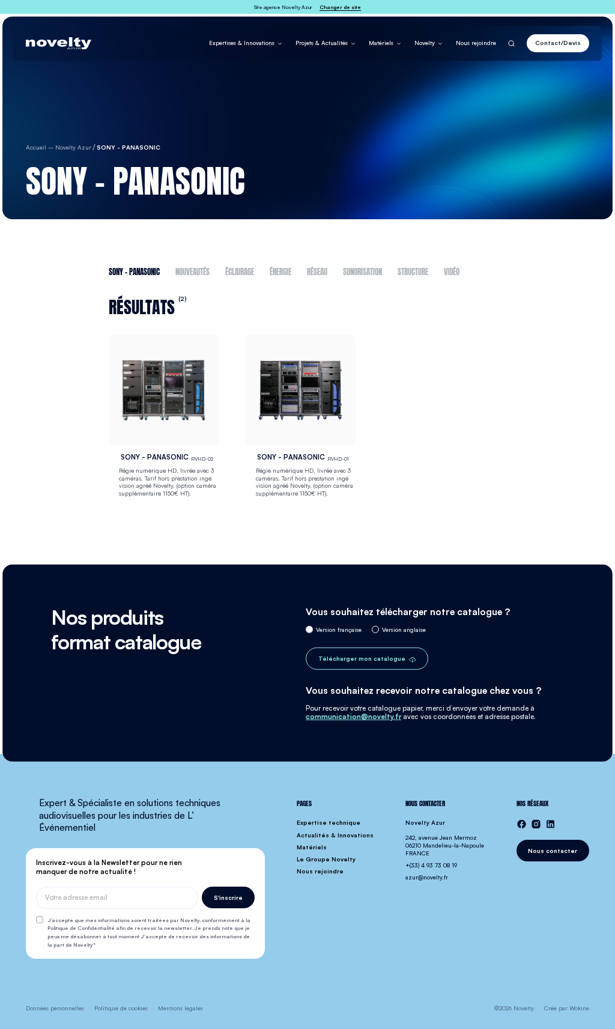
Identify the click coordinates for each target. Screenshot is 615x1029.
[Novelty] (58, 43)
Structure (413, 271)
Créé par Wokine (566, 1008)
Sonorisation (362, 271)
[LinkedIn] (550, 824)
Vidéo (451, 271)
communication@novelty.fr (353, 716)
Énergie (280, 271)
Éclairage (239, 271)
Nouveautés (192, 271)
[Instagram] (536, 824)
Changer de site (340, 7)
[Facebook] (522, 824)
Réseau (317, 271)
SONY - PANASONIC (134, 271)
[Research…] (511, 43)
